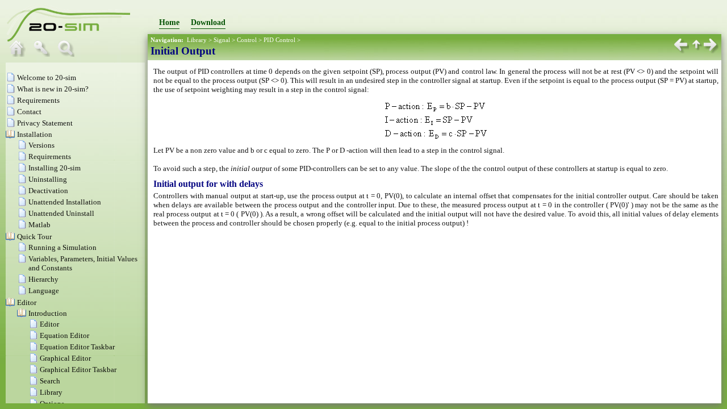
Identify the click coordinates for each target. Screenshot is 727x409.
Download (208, 22)
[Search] (68, 54)
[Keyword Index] (44, 54)
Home (169, 22)
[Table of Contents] (20, 54)
